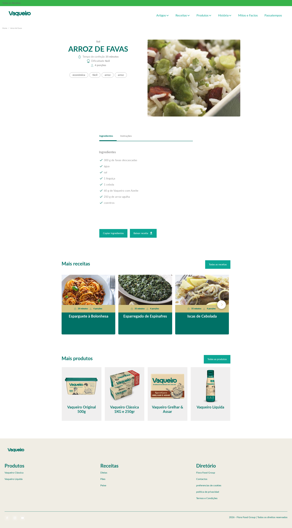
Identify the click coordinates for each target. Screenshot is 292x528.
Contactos (201, 479)
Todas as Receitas (11, 3)
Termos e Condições (206, 498)
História (223, 15)
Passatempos (273, 15)
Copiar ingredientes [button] (113, 233)
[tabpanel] (146, 178)
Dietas (103, 472)
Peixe (103, 485)
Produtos (202, 15)
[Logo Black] (20, 10)
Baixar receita (141, 233)
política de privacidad (207, 492)
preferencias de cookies (208, 485)
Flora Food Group (205, 472)
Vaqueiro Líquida (14, 479)
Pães (102, 479)
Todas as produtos (217, 359)
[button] (167, 15)
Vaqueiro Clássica (14, 472)
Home (4, 28)
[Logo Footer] (16, 448)
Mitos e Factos (248, 15)
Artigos (161, 15)
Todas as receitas (218, 264)
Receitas (181, 15)
